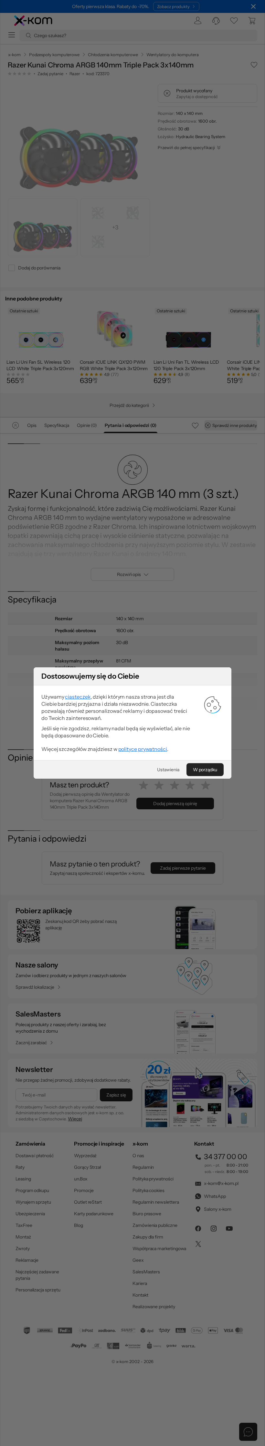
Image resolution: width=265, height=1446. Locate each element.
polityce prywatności (142, 749)
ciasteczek (77, 696)
